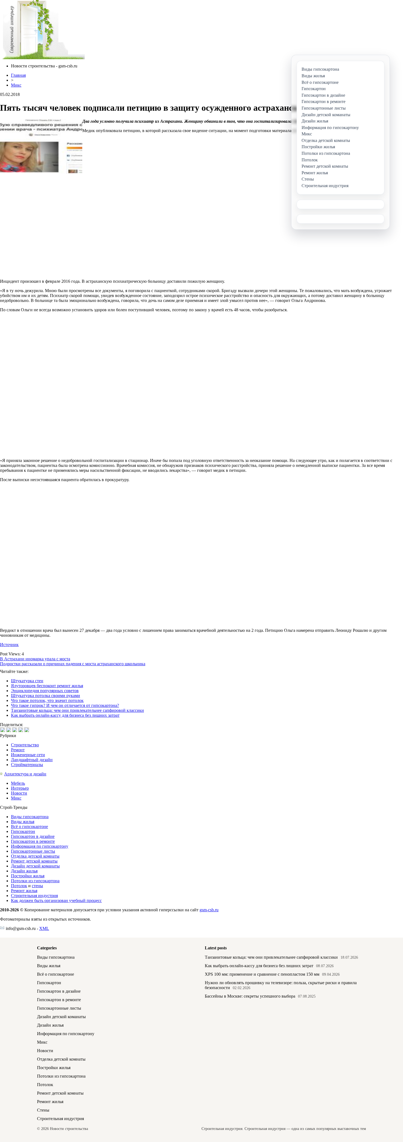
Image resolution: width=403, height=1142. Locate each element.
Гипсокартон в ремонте (33, 841)
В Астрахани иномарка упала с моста (35, 658)
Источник (9, 644)
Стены (43, 1110)
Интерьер (20, 788)
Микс (16, 85)
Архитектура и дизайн (25, 774)
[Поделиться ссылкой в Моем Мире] (20, 729)
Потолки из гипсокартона (35, 880)
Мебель (18, 783)
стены (37, 885)
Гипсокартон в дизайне (33, 836)
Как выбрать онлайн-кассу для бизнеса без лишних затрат (65, 715)
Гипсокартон (23, 831)
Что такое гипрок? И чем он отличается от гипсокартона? (65, 705)
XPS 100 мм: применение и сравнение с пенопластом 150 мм (262, 974)
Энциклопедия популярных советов (45, 690)
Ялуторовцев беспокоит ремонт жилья (47, 685)
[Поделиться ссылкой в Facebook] (8, 729)
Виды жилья (22, 821)
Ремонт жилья (24, 890)
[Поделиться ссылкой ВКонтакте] (2, 729)
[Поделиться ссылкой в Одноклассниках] (26, 729)
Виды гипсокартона (30, 816)
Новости (19, 793)
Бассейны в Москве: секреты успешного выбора (250, 996)
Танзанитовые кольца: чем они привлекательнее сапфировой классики (77, 710)
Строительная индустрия (34, 895)
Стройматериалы (27, 764)
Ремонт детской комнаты (34, 861)
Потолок (19, 885)
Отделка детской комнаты (35, 856)
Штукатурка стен (27, 680)
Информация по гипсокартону (39, 846)
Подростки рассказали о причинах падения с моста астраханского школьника (72, 663)
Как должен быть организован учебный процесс (56, 900)
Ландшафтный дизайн (32, 759)
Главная (18, 75)
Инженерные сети (28, 754)
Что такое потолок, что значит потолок (47, 700)
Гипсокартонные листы (33, 851)
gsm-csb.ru (209, 909)
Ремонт (18, 749)
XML (44, 928)
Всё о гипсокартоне (29, 826)
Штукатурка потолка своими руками (45, 695)
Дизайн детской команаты (35, 866)
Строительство (25, 745)
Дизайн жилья (24, 871)
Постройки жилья (27, 875)
